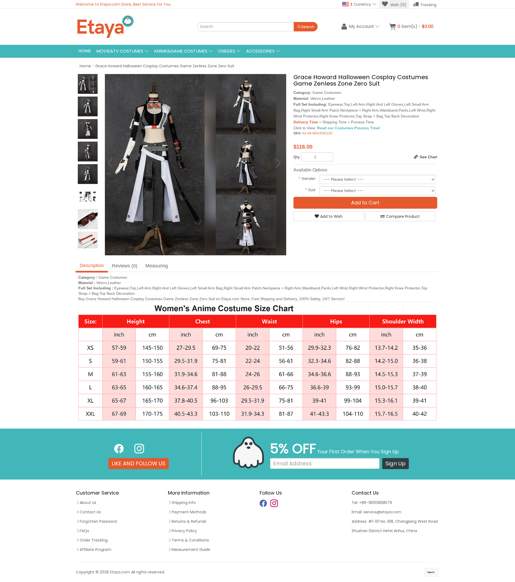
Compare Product (403, 216)
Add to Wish (331, 216)
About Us (88, 502)
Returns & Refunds (189, 521)
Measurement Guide (191, 549)
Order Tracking (94, 540)
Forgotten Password (98, 521)
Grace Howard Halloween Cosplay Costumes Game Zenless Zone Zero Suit (164, 66)
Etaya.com (120, 572)
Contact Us (90, 512)
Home (84, 51)
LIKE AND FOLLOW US (138, 463)
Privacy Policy (184, 530)
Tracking (428, 5)
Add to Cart (365, 202)
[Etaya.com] (130, 26)
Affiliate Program (95, 549)
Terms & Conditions (190, 540)
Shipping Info (184, 502)
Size (310, 190)
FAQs (84, 530)
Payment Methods (189, 512)
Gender (307, 178)
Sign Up (395, 463)
